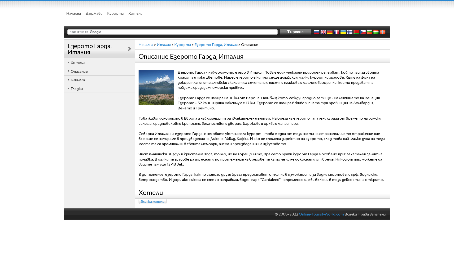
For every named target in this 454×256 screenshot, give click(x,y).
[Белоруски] (356, 32)
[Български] (369, 32)
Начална (73, 13)
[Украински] (343, 32)
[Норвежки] (383, 32)
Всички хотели (152, 201)
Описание (79, 71)
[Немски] (330, 32)
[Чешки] (363, 32)
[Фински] (350, 32)
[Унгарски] (376, 32)
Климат (78, 79)
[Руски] (316, 32)
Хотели (135, 13)
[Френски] (336, 32)
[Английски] (323, 32)
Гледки (77, 88)
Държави (94, 13)
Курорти (115, 13)
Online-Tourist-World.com (321, 214)
